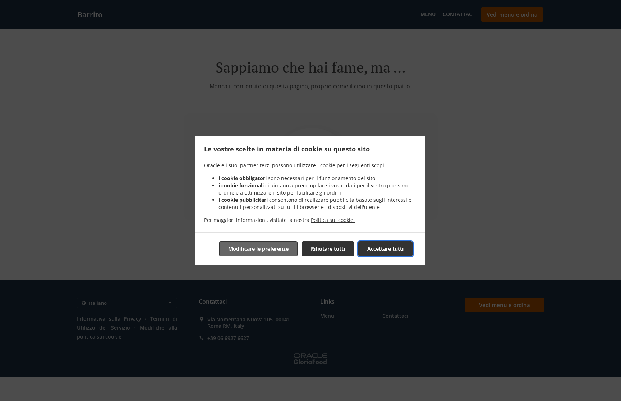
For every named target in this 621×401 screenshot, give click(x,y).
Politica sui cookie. (333, 219)
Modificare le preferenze (258, 248)
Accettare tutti (385, 248)
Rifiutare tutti (328, 248)
